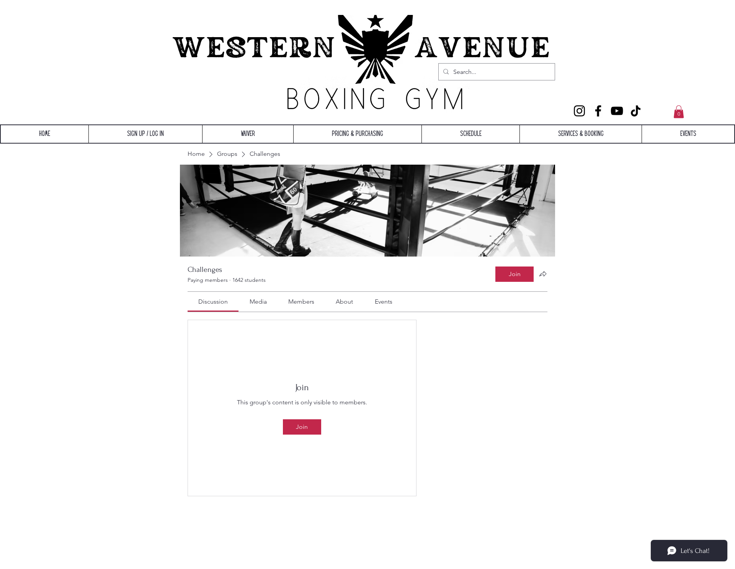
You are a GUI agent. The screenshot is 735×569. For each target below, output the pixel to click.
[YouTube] (616, 110)
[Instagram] (579, 110)
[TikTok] (635, 110)
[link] (213, 301)
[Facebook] (598, 110)
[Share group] (542, 273)
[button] (678, 111)
